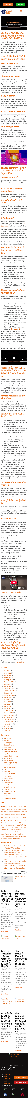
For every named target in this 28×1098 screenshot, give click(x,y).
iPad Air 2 (21, 806)
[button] (21, 11)
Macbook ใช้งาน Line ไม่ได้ (15, 811)
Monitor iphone (9, 765)
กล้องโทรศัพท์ (7, 814)
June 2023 (7, 728)
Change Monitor (9, 745)
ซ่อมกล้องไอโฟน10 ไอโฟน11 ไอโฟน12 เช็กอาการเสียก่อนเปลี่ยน (6, 1020)
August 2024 (8, 697)
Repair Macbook (9, 774)
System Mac (8, 780)
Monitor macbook (9, 767)
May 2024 (7, 704)
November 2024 (9, 691)
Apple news (7, 738)
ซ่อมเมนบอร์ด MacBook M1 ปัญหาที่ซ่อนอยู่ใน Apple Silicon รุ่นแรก (20, 1022)
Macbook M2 (8, 758)
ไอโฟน (15, 838)
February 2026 (9, 677)
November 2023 (9, 717)
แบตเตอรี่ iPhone (4, 832)
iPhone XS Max (18, 809)
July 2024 (7, 700)
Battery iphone (8, 743)
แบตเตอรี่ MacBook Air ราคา (15, 832)
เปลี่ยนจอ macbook (10, 798)
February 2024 (9, 711)
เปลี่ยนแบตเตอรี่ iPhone (17, 830)
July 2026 (7, 671)
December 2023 (9, 715)
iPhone (7, 809)
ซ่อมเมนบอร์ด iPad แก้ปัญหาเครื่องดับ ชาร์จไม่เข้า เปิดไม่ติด (21, 959)
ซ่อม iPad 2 (20, 818)
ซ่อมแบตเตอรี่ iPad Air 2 (12, 825)
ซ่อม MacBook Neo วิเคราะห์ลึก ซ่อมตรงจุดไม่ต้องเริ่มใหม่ (20, 899)
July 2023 (7, 726)
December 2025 (9, 682)
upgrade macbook (10, 787)
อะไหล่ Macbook (9, 796)
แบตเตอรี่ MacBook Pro (7, 834)
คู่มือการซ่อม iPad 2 (14, 814)
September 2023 (9, 722)
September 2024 (9, 695)
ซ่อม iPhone (8, 1081)
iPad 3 (18, 806)
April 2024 (7, 706)
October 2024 (8, 693)
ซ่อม (5, 1074)
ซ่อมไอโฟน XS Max (4, 827)
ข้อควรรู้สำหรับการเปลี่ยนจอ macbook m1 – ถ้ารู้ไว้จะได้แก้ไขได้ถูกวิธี (15, 857)
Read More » (5, 932)
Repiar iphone (8, 778)
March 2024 (8, 708)
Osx (5, 769)
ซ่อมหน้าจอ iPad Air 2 (15, 823)
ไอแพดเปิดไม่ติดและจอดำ (7, 838)
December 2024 (9, 688)
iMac (3, 806)
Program (7, 771)
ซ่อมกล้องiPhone (9, 791)
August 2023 (8, 724)
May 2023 (7, 731)
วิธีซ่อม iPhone (6, 830)
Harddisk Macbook (10, 749)
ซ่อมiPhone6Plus (16, 820)
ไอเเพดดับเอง (11, 836)
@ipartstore (21, 662)
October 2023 (8, 719)
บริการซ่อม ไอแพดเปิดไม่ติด (13, 827)
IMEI (6, 806)
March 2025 (8, 686)
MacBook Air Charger (11, 756)
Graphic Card (8, 747)
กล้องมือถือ (22, 811)
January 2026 (8, 680)
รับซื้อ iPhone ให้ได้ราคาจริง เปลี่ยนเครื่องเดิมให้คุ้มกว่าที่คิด (7, 897)
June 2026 (7, 673)
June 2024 (7, 702)
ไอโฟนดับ (19, 838)
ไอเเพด (7, 836)
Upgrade (6, 785)
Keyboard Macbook (10, 751)
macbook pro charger (11, 763)
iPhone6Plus (12, 809)
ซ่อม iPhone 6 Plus (9, 820)
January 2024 (8, 713)
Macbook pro (8, 760)
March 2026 (8, 675)
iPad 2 (15, 806)
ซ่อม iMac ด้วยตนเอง (12, 818)
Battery (6, 740)
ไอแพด (16, 836)
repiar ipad (7, 776)
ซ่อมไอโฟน (21, 825)
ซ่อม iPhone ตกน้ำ (23, 820)
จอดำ (19, 814)
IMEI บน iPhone (11, 806)
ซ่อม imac (7, 789)
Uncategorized (8, 782)
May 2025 (7, 684)
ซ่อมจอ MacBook (5, 823)
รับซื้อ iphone (8, 794)
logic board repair (9, 754)
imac (8, 1074)
